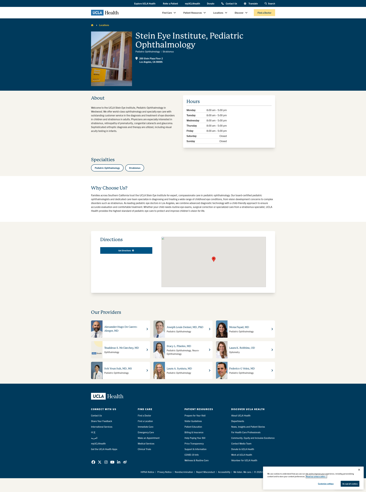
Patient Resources (192, 12)
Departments (237, 421)
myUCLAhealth (192, 3)
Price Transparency (194, 443)
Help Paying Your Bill (195, 437)
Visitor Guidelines (193, 421)
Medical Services (146, 443)
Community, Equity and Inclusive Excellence (253, 437)
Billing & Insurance (194, 432)
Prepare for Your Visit (195, 415)
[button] (145, 3)
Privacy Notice (164, 471)
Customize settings (325, 483)
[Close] (359, 470)
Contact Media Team (241, 443)
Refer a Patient (170, 3)
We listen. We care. (242, 471)
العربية (94, 437)
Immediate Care (145, 426)
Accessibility (224, 471)
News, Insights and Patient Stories (248, 426)
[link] (93, 462)
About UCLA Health (241, 415)
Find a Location (145, 421)
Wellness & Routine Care (197, 460)
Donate (210, 3)
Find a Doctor (264, 12)
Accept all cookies (350, 484)
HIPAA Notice (147, 471)
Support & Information (196, 449)
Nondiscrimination (184, 471)
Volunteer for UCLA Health (244, 460)
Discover (239, 12)
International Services (101, 426)
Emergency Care (146, 432)
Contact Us (231, 3)
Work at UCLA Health (241, 454)
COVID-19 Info (192, 454)
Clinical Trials (144, 449)
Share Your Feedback (101, 421)
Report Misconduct (205, 471)
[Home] (92, 25)
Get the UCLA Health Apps (104, 449)
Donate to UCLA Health (242, 449)
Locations (218, 12)
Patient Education (193, 426)
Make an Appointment (148, 437)
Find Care (167, 12)
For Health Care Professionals (245, 432)
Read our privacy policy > (316, 476)
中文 (93, 432)
